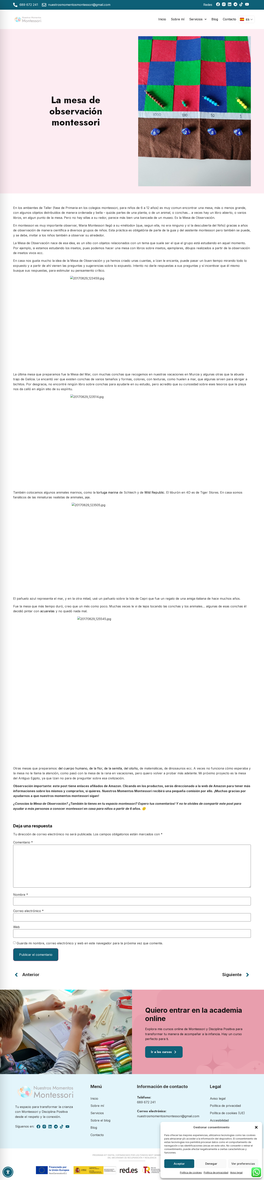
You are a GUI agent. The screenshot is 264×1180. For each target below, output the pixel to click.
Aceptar (179, 1163)
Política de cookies (191, 1172)
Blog (214, 19)
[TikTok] (241, 4)
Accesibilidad (219, 1120)
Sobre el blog (100, 1120)
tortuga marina (107, 492)
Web (16, 926)
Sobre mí (177, 19)
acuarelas (47, 611)
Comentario (23, 842)
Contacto (229, 19)
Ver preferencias (243, 1163)
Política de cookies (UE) (227, 1113)
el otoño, (132, 768)
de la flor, (96, 768)
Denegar (211, 1163)
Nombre (20, 894)
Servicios (196, 19)
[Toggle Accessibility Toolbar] (8, 1172)
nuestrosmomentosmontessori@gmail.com (168, 1116)
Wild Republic (154, 492)
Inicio (162, 19)
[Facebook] (218, 4)
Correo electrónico (28, 910)
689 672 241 (146, 1102)
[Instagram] (224, 4)
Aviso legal (236, 1172)
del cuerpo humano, (73, 768)
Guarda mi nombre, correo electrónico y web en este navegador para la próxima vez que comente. (90, 943)
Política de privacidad (216, 1172)
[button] (256, 1127)
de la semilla (113, 768)
